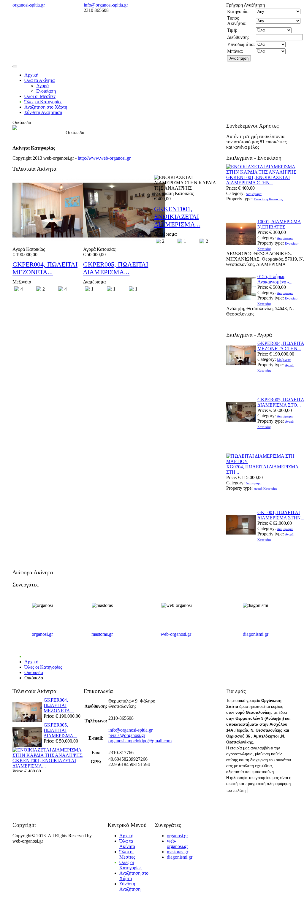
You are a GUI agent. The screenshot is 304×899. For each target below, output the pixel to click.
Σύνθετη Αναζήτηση (43, 112)
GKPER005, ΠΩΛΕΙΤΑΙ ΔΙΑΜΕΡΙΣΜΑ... (115, 268)
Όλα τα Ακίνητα (39, 80)
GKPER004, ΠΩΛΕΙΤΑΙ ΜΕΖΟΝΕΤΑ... (44, 268)
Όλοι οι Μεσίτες (40, 96)
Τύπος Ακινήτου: (236, 20)
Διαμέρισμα (254, 194)
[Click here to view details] (241, 247)
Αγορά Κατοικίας (265, 488)
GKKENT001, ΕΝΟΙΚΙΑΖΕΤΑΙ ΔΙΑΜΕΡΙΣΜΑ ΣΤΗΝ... (258, 180)
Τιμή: (232, 30)
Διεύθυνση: (238, 37)
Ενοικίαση (46, 90)
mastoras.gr (102, 634)
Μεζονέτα (284, 359)
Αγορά (42, 85)
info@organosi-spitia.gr (106, 4)
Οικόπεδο (33, 672)
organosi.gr (42, 634)
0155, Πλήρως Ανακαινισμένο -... (274, 279)
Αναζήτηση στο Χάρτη (45, 107)
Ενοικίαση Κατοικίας (268, 199)
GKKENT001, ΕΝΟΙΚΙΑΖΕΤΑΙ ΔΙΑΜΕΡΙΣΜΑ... (177, 216)
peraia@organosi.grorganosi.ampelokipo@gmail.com (140, 738)
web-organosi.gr (176, 634)
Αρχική (31, 74)
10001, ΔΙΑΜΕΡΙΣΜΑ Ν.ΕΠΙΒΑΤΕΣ (279, 224)
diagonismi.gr (255, 634)
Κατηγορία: (237, 11)
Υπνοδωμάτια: (241, 44)
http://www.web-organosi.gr (104, 158)
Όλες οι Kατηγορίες (43, 101)
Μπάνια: (235, 51)
